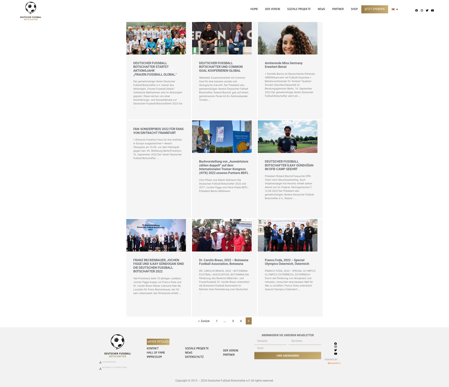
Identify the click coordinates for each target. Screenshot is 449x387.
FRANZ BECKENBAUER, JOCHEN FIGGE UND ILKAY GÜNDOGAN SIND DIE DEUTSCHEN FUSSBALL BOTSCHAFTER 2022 (158, 265)
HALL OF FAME (156, 352)
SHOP (354, 9)
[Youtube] (432, 10)
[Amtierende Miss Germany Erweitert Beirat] (287, 42)
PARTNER (229, 355)
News (321, 9)
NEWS (188, 352)
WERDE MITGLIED (158, 341)
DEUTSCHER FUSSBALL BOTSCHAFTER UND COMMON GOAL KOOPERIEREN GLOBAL (221, 66)
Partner (338, 9)
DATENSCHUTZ (194, 357)
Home (254, 9)
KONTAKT (153, 348)
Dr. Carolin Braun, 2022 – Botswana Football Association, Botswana (223, 262)
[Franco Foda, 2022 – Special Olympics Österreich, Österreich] (287, 236)
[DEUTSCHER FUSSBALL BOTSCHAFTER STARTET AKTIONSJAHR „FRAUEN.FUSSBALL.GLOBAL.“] (156, 42)
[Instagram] (421, 10)
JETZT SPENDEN (375, 9)
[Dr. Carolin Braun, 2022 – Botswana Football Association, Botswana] (222, 236)
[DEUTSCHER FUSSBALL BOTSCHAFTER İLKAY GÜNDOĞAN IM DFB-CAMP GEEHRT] (287, 140)
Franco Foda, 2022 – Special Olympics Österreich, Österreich (287, 262)
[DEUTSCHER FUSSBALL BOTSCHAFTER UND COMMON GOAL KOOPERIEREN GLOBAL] (222, 42)
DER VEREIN (272, 9)
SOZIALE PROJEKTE (299, 9)
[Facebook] (416, 10)
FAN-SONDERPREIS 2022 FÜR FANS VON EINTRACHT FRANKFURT (158, 131)
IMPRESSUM (154, 357)
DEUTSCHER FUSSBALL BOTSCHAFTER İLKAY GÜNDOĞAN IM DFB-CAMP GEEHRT (289, 165)
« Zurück (204, 321)
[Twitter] (427, 10)
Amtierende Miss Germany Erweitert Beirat (284, 65)
